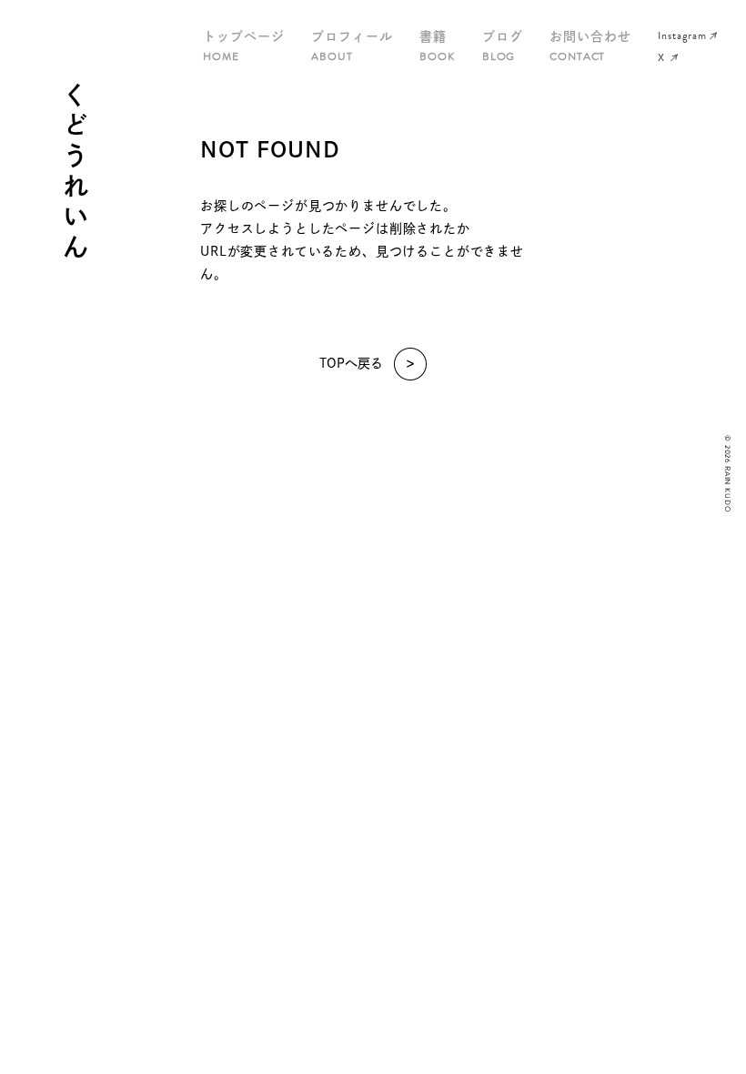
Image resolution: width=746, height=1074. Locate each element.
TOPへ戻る (351, 363)
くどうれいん (75, 173)
